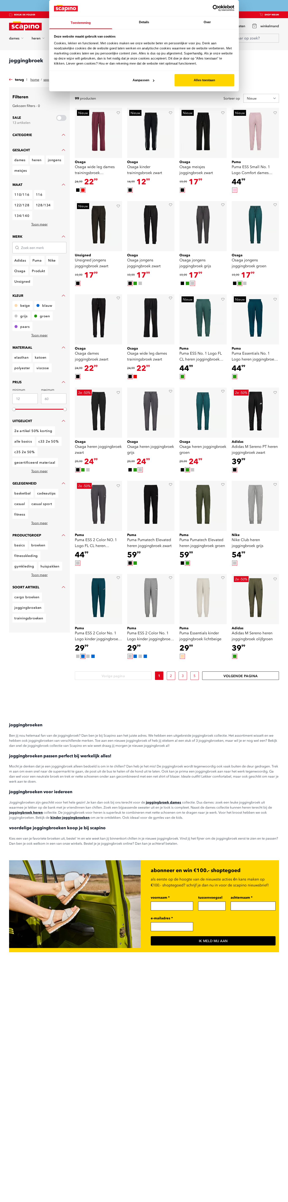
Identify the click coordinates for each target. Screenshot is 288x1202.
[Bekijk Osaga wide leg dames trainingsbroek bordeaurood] (98, 133)
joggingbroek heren (26, 812)
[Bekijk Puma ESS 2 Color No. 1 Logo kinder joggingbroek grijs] (150, 599)
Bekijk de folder (24, 14)
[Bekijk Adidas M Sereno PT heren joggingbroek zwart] (255, 413)
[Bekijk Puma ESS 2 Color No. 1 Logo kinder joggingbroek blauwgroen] (98, 599)
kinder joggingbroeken (70, 817)
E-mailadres (162, 918)
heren (36, 38)
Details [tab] (144, 22)
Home (34, 79)
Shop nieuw (272, 14)
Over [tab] (207, 22)
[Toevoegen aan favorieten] (118, 113)
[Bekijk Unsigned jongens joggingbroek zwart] (98, 226)
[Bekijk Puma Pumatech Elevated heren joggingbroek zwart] (150, 506)
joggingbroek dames (163, 802)
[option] (77, 190)
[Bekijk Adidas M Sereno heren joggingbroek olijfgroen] (255, 599)
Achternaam (242, 897)
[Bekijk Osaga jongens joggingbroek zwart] (150, 226)
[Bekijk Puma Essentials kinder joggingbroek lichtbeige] (203, 599)
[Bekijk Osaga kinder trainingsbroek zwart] (150, 133)
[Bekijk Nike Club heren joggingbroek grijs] (255, 506)
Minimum (18, 390)
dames (14, 38)
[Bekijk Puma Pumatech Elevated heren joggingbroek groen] (203, 506)
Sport (47, 79)
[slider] (13, 409)
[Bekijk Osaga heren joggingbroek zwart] (98, 413)
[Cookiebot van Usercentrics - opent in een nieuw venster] (215, 8)
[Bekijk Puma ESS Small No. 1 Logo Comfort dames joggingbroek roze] (255, 133)
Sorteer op (231, 98)
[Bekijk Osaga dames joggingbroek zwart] (98, 319)
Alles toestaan (204, 80)
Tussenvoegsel (210, 897)
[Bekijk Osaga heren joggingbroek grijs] (150, 413)
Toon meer (39, 224)
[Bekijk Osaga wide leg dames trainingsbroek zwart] (150, 319)
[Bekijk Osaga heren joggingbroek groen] (203, 413)
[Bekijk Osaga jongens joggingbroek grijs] (203, 226)
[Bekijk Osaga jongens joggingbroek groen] (255, 226)
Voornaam (160, 897)
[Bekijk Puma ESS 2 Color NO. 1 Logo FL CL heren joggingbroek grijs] (98, 506)
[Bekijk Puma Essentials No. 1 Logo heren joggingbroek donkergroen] (255, 319)
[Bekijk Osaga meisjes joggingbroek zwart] (203, 133)
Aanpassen (141, 80)
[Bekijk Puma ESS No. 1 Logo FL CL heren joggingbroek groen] (203, 319)
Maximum (47, 390)
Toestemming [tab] (81, 22)
